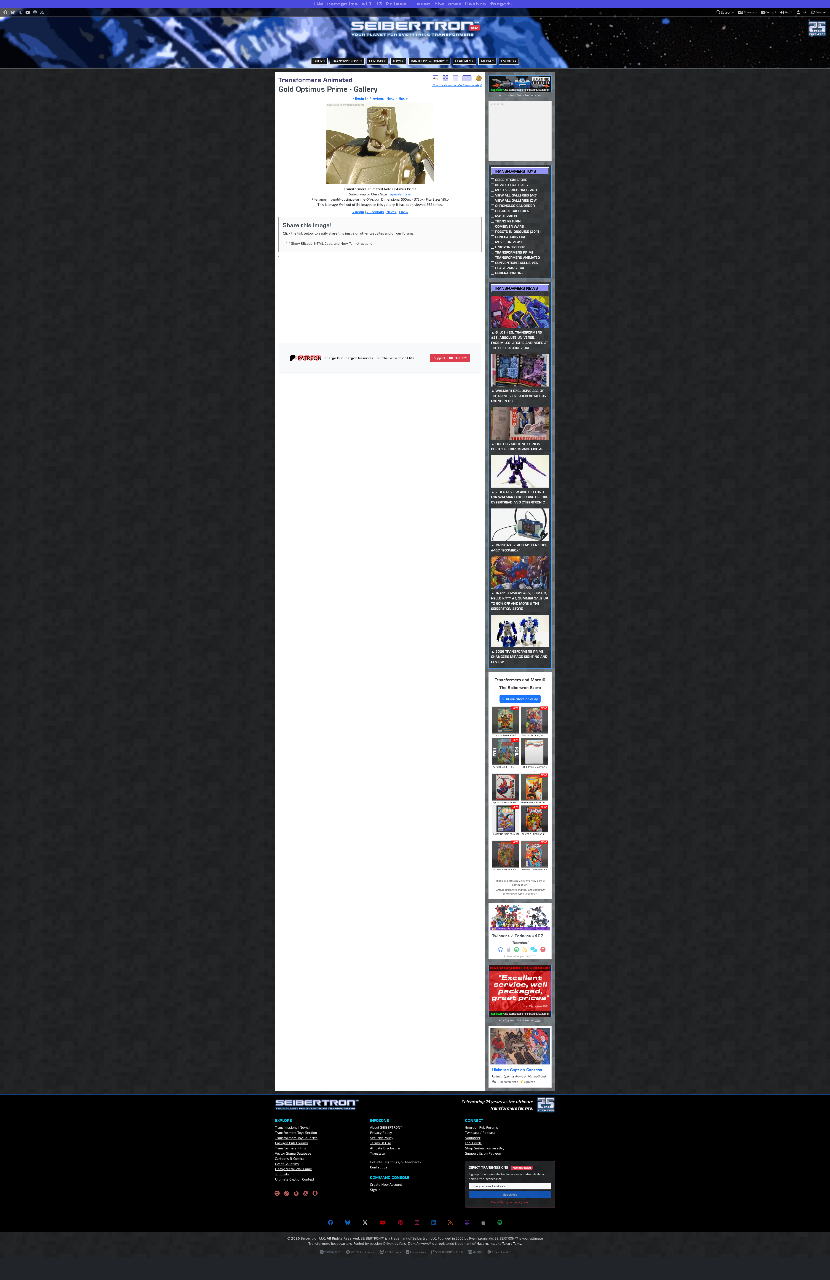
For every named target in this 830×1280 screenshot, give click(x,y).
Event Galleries (287, 1164)
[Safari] (286, 1193)
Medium (455, 78)
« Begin (358, 98)
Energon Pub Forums (291, 1143)
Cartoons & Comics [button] (428, 61)
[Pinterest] (400, 1222)
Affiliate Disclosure (385, 1148)
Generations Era (510, 237)
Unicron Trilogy (510, 247)
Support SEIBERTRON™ (450, 358)
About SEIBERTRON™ (387, 1127)
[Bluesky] (348, 1222)
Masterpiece (506, 216)
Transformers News (516, 288)
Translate (377, 1153)
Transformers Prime (514, 252)
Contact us (379, 1167)
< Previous (375, 98)
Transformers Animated (315, 79)
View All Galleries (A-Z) (516, 195)
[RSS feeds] (450, 1222)
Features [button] (463, 61)
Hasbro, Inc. (485, 1243)
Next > (391, 98)
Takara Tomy (511, 1243)
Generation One (509, 273)
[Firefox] (296, 1193)
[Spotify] (500, 1222)
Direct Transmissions (500, 1167)
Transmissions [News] (292, 1127)
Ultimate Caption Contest (517, 1069)
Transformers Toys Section (296, 1132)
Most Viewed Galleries (516, 190)
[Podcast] (467, 1222)
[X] (365, 1222)
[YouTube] (382, 1222)
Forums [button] (376, 61)
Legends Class (399, 194)
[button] (725, 12)
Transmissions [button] (345, 61)
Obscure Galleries (512, 211)
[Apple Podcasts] (483, 1222)
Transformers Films (290, 1148)
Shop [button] (318, 61)
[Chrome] (277, 1193)
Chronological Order (515, 206)
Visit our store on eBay (520, 699)
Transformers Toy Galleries (296, 1138)
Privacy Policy (381, 1132)
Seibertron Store (511, 180)
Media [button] (486, 61)
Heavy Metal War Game (293, 1169)
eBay (435, 78)
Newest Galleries (511, 185)
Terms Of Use (380, 1143)
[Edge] (305, 1193)
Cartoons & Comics (290, 1158)
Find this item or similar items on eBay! (457, 85)
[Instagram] (417, 1222)
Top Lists (282, 1174)
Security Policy (381, 1138)
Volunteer (472, 1138)
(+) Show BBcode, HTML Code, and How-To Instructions (329, 243)
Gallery (445, 78)
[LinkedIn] (433, 1222)
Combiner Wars (509, 226)
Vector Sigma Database (293, 1153)
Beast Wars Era (509, 268)
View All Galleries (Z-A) (516, 200)
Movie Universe (509, 242)
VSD (479, 78)
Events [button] (507, 61)
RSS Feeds (473, 1143)
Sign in (375, 1189)
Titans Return (508, 221)
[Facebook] (330, 1222)
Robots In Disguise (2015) (518, 232)
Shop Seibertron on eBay (484, 1148)
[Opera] (315, 1193)
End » (403, 98)
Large (467, 78)
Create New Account (386, 1184)
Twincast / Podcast (480, 1132)
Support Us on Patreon (483, 1153)
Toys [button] (397, 61)
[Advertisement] (253, 137)
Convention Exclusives (516, 263)
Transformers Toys (515, 171)
